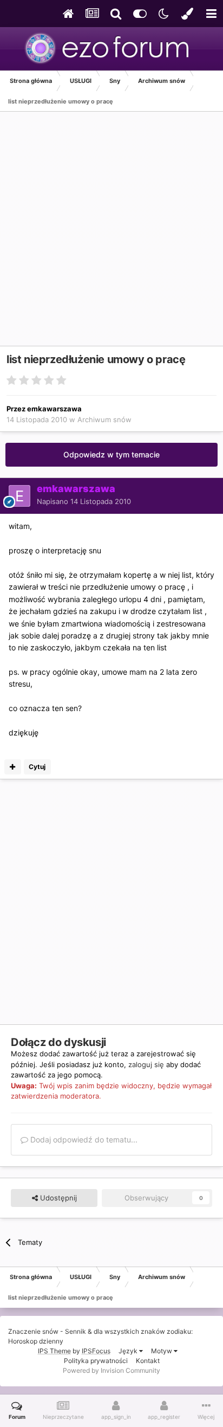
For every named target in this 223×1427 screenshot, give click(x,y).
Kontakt (148, 1361)
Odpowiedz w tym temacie (111, 454)
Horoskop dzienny (35, 1341)
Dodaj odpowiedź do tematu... (82, 1139)
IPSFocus (96, 1351)
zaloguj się (146, 1064)
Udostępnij (57, 1197)
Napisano (84, 501)
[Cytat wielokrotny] (12, 766)
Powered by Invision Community (111, 1370)
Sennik (75, 1331)
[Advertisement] (111, 234)
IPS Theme (54, 1351)
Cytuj (37, 767)
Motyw (162, 1351)
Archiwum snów (104, 419)
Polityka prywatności (96, 1361)
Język (129, 1351)
